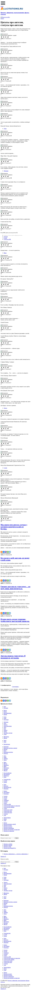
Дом (5, 728)
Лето (5, 756)
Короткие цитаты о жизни (10, 748)
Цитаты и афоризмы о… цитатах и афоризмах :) (16, 854)
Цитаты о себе (7, 846)
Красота (6, 753)
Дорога (5, 730)
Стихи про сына (8, 812)
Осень (5, 782)
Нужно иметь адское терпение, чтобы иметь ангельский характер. (15, 620)
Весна (5, 710)
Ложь (5, 757)
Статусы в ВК (7, 239)
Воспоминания (7, 713)
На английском (7, 773)
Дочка (5, 731)
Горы (5, 718)
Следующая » (15, 686)
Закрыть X (3, 856)
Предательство (7, 787)
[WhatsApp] (6, 37)
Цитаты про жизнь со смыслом (12, 829)
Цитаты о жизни (8, 845)
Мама (5, 253)
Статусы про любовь (9, 807)
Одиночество (7, 779)
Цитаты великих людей (10, 824)
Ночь (5, 777)
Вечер (5, 711)
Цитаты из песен (8, 827)
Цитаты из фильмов (9, 828)
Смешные (6, 800)
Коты (5, 750)
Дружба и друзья (8, 733)
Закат (5, 740)
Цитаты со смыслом (9, 831)
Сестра (5, 797)
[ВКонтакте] (4, 37)
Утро (5, 820)
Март (5, 762)
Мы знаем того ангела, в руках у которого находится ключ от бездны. (14, 527)
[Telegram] (8, 37)
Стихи (5, 808)
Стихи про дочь (8, 811)
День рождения (8, 726)
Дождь (5, 408)
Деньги (5, 724)
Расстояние (6, 792)
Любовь (6, 758)
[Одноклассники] (1, 37)
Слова (5, 799)
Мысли (5, 770)
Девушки (6, 171)
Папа (5, 784)
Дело (5, 723)
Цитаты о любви (8, 844)
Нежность (6, 775)
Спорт (5, 803)
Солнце (6, 801)
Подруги (6, 786)
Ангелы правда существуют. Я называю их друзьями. (13, 657)
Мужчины (6, 767)
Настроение (7, 774)
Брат (5, 706)
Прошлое (6, 788)
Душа (5, 128)
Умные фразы (7, 817)
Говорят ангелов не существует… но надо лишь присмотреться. (15, 588)
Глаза (5, 717)
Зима (5, 741)
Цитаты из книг (8, 825)
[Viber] (6, 552)
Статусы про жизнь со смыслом (12, 805)
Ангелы (6, 236)
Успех (5, 819)
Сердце (5, 796)
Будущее (6, 708)
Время (5, 714)
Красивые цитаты (8, 752)
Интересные (7, 744)
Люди (5, 760)
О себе (5, 238)
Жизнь (5, 738)
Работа (5, 791)
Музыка (6, 769)
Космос (5, 749)
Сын (5, 815)
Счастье (6, 814)
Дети (5, 727)
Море (5, 766)
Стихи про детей (8, 809)
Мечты (5, 763)
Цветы (5, 822)
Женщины (6, 736)
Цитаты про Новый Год (10, 848)
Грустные (6, 719)
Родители (6, 793)
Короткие (6, 746)
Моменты (6, 765)
